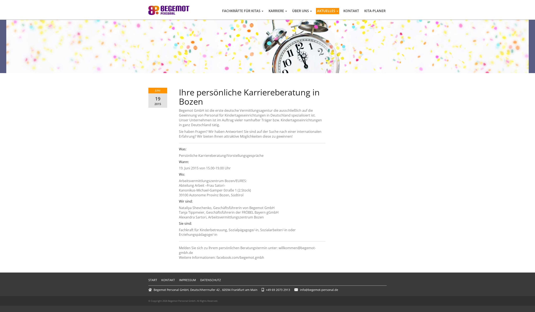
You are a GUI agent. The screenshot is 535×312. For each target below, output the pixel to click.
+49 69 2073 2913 (278, 290)
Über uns (301, 11)
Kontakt (351, 11)
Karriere (277, 11)
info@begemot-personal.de (319, 290)
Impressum (187, 280)
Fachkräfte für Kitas (241, 11)
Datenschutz (210, 280)
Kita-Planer (375, 11)
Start (152, 280)
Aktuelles (326, 11)
